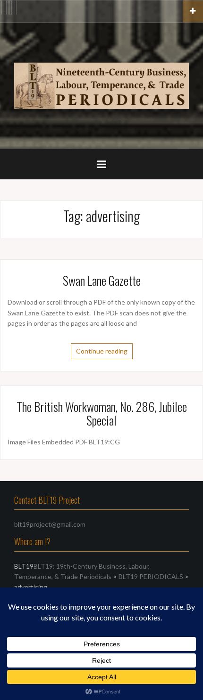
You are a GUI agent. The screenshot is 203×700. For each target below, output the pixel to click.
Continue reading (101, 351)
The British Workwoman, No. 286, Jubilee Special (102, 413)
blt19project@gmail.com (49, 524)
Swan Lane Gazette (102, 280)
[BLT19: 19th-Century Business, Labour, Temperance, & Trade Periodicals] (101, 84)
